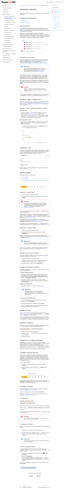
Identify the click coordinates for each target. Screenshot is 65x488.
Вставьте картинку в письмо (57, 18)
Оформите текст (56, 14)
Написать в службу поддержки (28, 467)
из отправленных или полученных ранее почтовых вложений (35, 180)
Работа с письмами (23, 5)
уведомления (23, 389)
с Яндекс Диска (25, 178)
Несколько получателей (25, 22)
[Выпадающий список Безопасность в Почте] (2, 48)
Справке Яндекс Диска (38, 221)
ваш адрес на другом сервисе (36, 103)
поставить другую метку (25, 313)
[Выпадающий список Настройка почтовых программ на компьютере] (2, 51)
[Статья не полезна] (57, 5)
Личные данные (32, 113)
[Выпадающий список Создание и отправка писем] (3, 16)
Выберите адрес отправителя (56, 12)
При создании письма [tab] (25, 328)
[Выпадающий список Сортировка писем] (3, 34)
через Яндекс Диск (31, 217)
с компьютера (25, 177)
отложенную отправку (32, 389)
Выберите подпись (57, 22)
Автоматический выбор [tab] (36, 328)
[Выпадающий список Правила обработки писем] (3, 36)
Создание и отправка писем (34, 5)
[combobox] (55, 2)
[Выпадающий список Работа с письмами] (2, 14)
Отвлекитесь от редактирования (56, 25)
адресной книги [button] (23, 29)
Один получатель (24, 20)
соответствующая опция (29, 395)
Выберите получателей (58, 9)
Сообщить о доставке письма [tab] (27, 401)
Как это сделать (40, 71)
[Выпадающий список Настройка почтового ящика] (2, 44)
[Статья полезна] (55, 5)
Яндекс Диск (37, 220)
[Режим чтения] (53, 5)
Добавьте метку (56, 21)
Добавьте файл (56, 16)
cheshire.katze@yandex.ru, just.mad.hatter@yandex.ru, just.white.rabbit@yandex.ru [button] (33, 62)
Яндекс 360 (47, 224)
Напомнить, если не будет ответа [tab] (27, 403)
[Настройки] (47, 2)
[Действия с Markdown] (59, 5)
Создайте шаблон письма (57, 28)
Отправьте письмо (57, 30)
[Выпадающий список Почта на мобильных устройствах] (2, 53)
